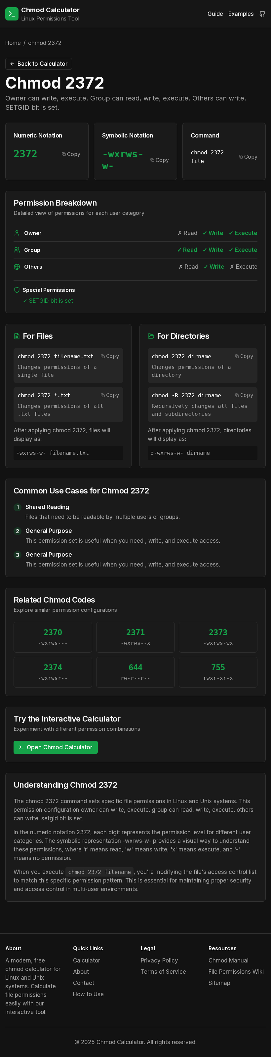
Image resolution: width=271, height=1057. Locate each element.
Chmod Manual (229, 960)
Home (13, 43)
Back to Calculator (43, 63)
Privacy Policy (159, 960)
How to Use (88, 994)
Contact (83, 983)
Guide (215, 14)
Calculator (86, 960)
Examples (241, 14)
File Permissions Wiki (236, 971)
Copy (73, 154)
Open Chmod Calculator (60, 747)
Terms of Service (163, 971)
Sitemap (219, 983)
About (81, 971)
